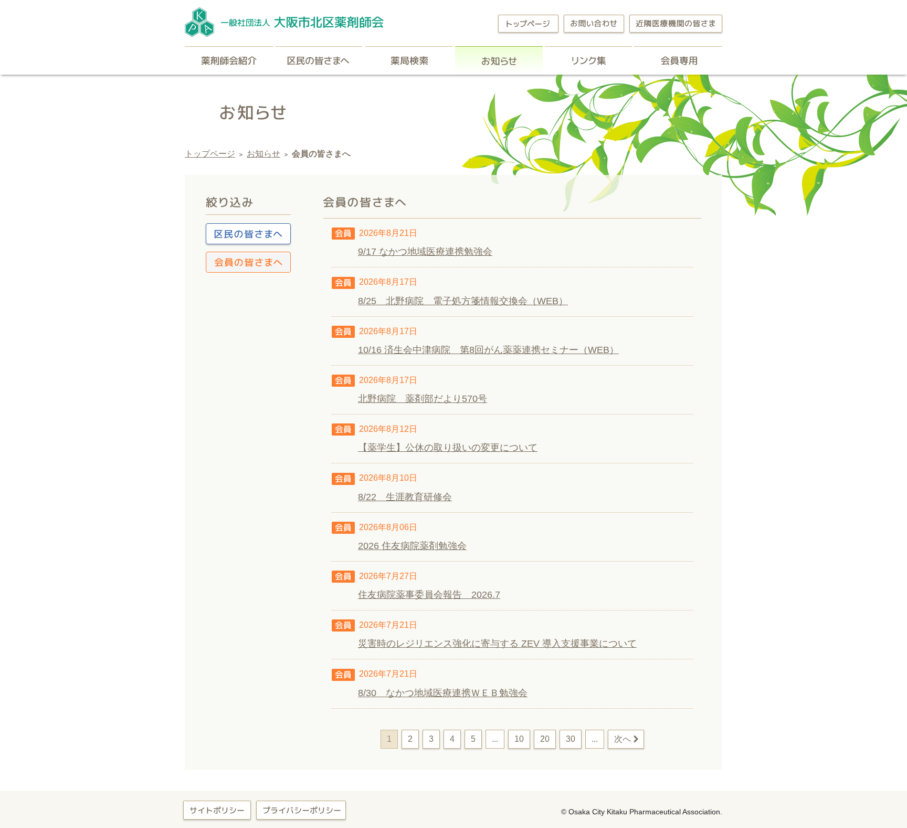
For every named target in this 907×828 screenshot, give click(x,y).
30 (570, 738)
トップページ (210, 153)
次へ (622, 738)
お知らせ (499, 60)
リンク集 (588, 60)
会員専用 (678, 60)
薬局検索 (409, 60)
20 (545, 738)
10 (519, 738)
